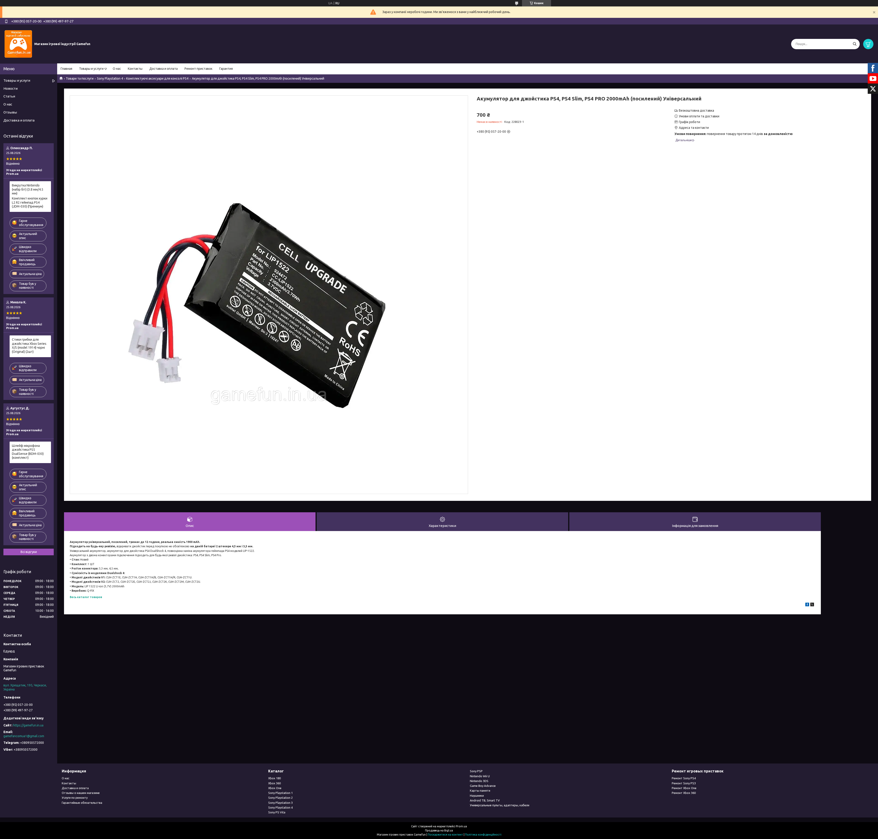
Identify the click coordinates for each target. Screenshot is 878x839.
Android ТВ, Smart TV (485, 800)
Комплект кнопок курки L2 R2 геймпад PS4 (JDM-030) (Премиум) (29, 202)
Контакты (135, 68)
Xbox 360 (274, 783)
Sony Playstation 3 (280, 802)
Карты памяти (480, 790)
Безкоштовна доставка (696, 110)
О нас (117, 68)
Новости (10, 88)
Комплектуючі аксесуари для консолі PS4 (157, 78)
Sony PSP (476, 771)
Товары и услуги (91, 68)
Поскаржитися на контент (445, 834)
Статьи (9, 96)
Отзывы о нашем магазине (81, 792)
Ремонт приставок (198, 68)
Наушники (477, 795)
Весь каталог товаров (86, 597)
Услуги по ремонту (75, 797)
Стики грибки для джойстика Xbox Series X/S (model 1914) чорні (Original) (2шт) (29, 345)
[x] (812, 605)
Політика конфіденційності (483, 834)
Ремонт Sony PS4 (684, 778)
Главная (66, 68)
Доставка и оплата (163, 68)
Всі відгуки (29, 552)
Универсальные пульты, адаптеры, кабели (499, 805)
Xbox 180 (274, 778)
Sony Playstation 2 (280, 797)
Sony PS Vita (276, 812)
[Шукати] (854, 44)
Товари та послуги (80, 78)
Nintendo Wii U (480, 776)
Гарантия (226, 68)
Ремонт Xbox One (684, 788)
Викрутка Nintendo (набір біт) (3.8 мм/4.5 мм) (27, 189)
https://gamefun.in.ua (28, 725)
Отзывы (10, 112)
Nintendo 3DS (479, 780)
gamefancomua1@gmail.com (23, 736)
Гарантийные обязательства (82, 802)
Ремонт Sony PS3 (684, 783)
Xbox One (274, 788)
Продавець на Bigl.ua (439, 830)
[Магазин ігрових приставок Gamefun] (18, 44)
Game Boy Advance (483, 785)
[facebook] (807, 605)
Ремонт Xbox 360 (684, 792)
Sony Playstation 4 (110, 78)
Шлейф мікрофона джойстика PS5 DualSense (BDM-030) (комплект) (28, 452)
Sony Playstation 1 (280, 792)
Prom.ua (461, 826)
